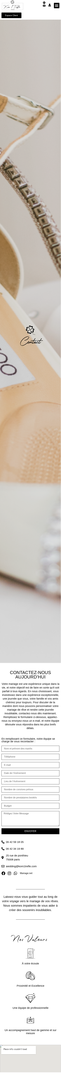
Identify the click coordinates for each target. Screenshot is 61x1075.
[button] (57, 5)
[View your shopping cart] (44, 5)
